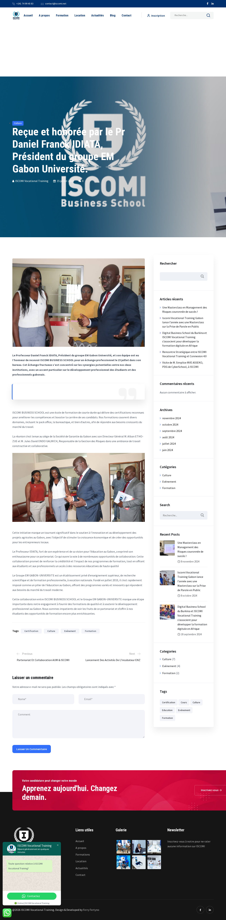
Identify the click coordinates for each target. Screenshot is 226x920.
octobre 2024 (170, 424)
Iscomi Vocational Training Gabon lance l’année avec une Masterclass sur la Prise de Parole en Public (183, 322)
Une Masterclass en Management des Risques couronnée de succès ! (190, 549)
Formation (62, 15)
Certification (31, 631)
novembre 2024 (171, 418)
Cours (184, 702)
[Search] (208, 16)
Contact (126, 15)
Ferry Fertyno (91, 910)
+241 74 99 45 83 (24, 3)
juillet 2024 (169, 443)
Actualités (97, 15)
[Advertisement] (113, 50)
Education (167, 710)
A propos (44, 15)
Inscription (158, 15)
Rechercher (168, 263)
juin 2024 (167, 450)
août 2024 (168, 437)
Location (80, 15)
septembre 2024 (172, 431)
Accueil (28, 15)
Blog (112, 15)
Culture (18, 123)
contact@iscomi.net (55, 3)
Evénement (70, 631)
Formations (83, 854)
